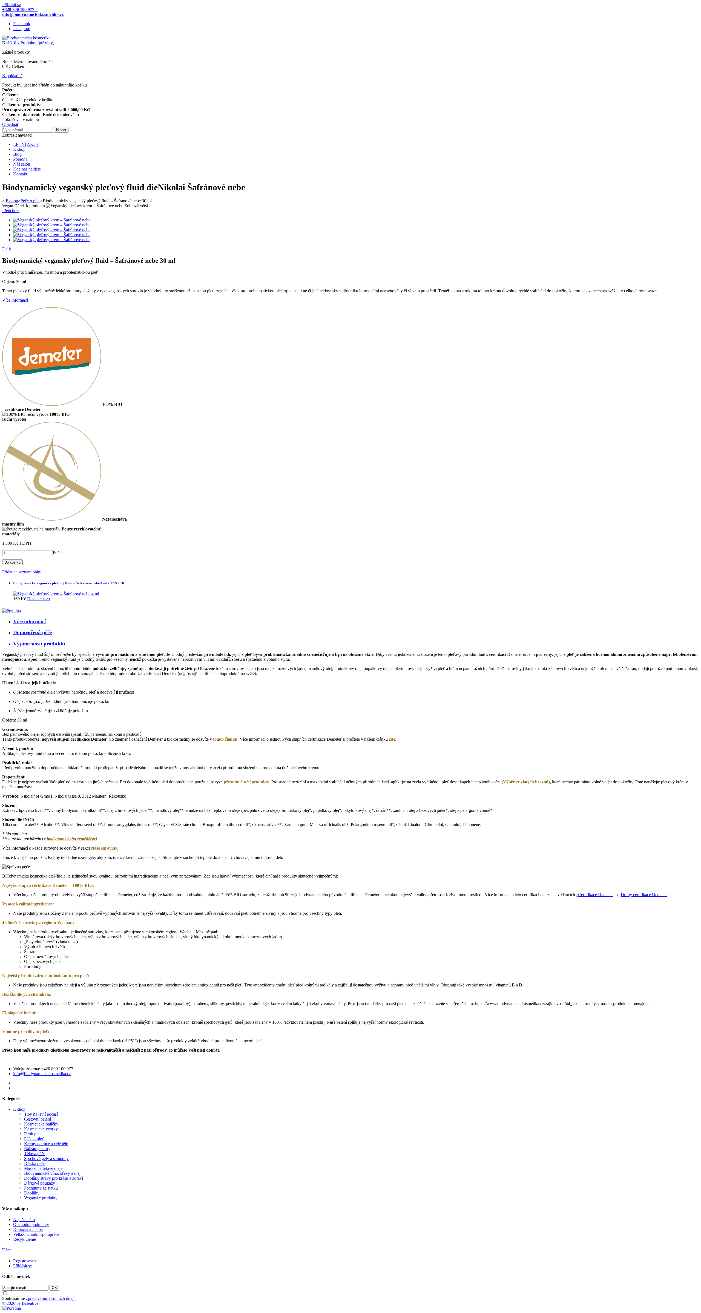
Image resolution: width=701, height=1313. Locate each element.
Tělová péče (34, 1153)
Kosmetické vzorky (41, 1129)
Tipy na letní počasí (41, 1114)
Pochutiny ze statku (41, 1188)
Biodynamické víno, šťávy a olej (52, 1173)
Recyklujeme (24, 1239)
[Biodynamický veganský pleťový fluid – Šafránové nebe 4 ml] (56, 593)
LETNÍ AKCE (26, 144)
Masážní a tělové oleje (43, 1168)
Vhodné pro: (13, 272)
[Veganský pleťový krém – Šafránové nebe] (51, 220)
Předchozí (10, 210)
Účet (6, 1250)
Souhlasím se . (39, 1298)
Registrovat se (25, 1261)
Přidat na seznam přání (21, 572)
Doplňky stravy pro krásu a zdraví (53, 1178)
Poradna (20, 159)
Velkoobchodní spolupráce (36, 1234)
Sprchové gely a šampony (46, 1158)
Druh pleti (33, 1134)
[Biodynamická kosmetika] (26, 38)
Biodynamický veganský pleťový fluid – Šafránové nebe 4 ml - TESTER (68, 583)
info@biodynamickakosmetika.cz (42, 1073)
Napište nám (24, 1219)
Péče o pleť (34, 1138)
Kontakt (20, 174)
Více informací (15, 300)
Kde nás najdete (27, 169)
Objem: (8, 281)
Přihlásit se (11, 4)
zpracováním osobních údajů (51, 1298)
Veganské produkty (41, 1198)
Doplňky (31, 1193)
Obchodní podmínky (31, 1224)
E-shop (19, 149)
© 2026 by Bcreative (20, 1303)
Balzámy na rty (37, 1148)
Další (6, 249)
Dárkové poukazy (39, 1183)
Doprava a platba (28, 1229)
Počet (57, 552)
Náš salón (21, 164)
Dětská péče (34, 1163)
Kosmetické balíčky (41, 1124)
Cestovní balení (37, 1119)
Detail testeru (38, 598)
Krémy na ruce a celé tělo (46, 1143)
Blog (17, 154)
